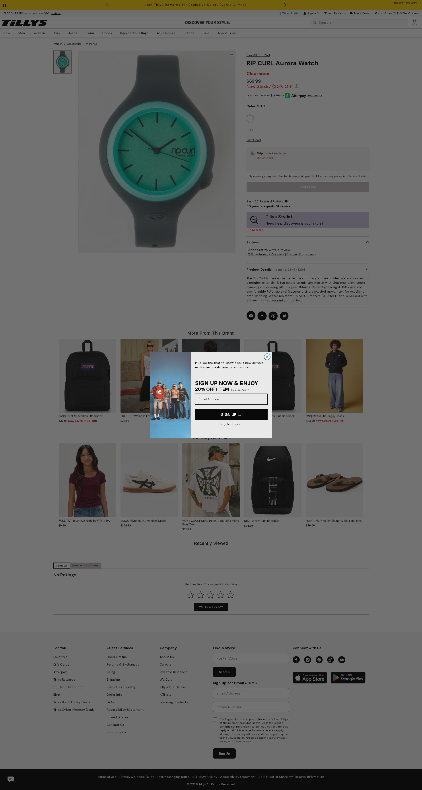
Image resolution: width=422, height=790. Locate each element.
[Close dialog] (267, 357)
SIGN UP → (231, 414)
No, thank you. (230, 424)
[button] (366, 372)
